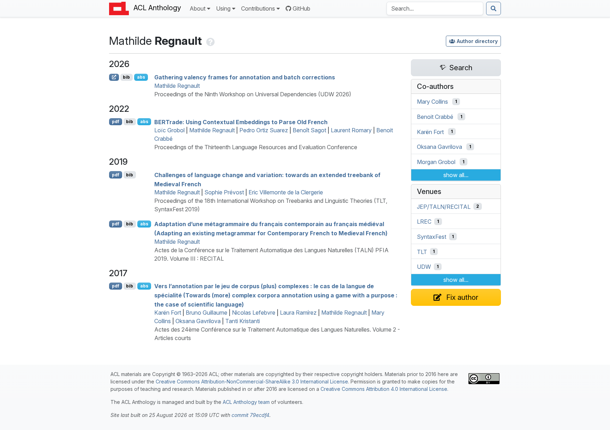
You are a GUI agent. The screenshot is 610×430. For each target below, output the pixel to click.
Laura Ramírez (298, 312)
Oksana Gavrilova (198, 321)
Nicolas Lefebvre (253, 312)
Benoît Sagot (309, 130)
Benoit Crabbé (435, 116)
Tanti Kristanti (242, 321)
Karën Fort (167, 312)
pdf (115, 121)
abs (141, 77)
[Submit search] (493, 8)
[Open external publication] (114, 77)
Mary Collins (432, 101)
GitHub (301, 8)
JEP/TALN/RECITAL (444, 206)
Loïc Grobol (169, 130)
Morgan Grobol (436, 161)
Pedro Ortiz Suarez (263, 130)
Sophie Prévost (224, 192)
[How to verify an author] (210, 41)
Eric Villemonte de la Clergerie (286, 192)
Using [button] (223, 8)
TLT (422, 251)
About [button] (197, 8)
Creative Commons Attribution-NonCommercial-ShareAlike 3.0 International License (252, 381)
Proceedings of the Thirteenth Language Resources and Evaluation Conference (255, 147)
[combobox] (435, 8)
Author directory (477, 41)
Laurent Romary (351, 130)
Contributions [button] (258, 8)
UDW (424, 266)
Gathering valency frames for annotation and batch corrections (244, 77)
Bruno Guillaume (206, 312)
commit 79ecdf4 (250, 415)
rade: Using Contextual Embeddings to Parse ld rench (241, 121)
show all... (455, 174)
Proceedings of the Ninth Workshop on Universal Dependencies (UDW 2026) (252, 94)
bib (126, 77)
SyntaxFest (431, 236)
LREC (424, 221)
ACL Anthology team (246, 402)
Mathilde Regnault (177, 85)
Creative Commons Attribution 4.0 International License (384, 389)
